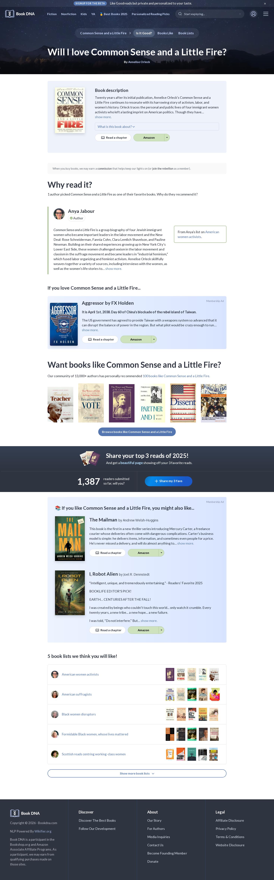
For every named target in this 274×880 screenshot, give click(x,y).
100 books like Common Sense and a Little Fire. (176, 376)
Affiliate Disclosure (230, 820)
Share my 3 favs (170, 481)
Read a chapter (116, 137)
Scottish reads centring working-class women (94, 754)
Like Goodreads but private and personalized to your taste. (151, 3)
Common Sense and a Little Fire (103, 33)
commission (104, 168)
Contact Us (155, 845)
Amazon (149, 137)
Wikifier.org (43, 831)
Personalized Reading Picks (151, 14)
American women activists (80, 674)
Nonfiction (68, 14)
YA (93, 14)
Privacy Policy (226, 829)
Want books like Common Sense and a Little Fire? (134, 364)
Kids (84, 14)
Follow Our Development (97, 829)
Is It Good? (144, 33)
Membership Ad (215, 300)
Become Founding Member (167, 853)
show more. (103, 117)
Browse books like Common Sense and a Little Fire (137, 431)
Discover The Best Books (97, 820)
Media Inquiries (158, 837)
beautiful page (131, 463)
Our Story (154, 820)
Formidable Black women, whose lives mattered (95, 734)
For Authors (156, 829)
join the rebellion (162, 168)
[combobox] (209, 14)
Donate (152, 861)
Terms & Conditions (230, 837)
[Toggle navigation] (266, 14)
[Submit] (179, 14)
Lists (186, 33)
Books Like (165, 33)
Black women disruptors (79, 714)
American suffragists (77, 694)
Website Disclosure (230, 845)
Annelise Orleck (139, 62)
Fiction (52, 14)
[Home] (22, 14)
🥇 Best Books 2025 (113, 14)
